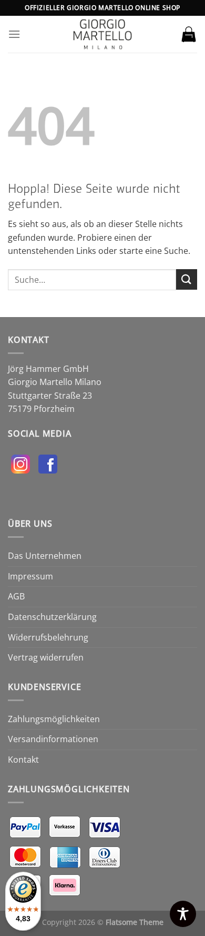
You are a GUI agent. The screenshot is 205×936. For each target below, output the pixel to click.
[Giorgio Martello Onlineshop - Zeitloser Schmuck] (102, 34)
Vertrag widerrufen (46, 657)
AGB (16, 596)
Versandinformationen (53, 739)
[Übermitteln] (186, 279)
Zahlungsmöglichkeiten (54, 719)
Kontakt (23, 759)
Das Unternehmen (44, 555)
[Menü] (14, 34)
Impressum (30, 576)
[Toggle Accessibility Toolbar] (183, 914)
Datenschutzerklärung (52, 617)
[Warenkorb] (188, 34)
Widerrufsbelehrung (48, 637)
